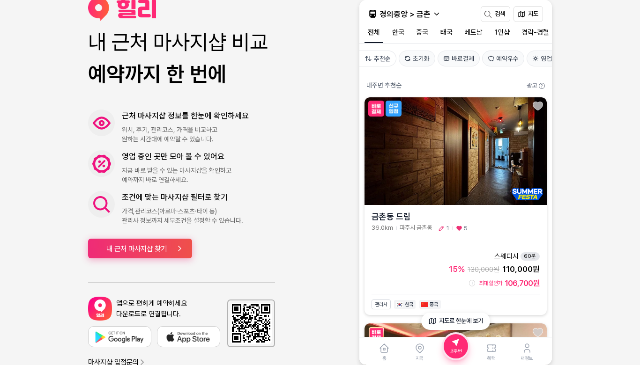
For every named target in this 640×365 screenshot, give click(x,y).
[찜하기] (538, 106)
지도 (533, 13)
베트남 (473, 32)
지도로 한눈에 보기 (461, 320)
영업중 (549, 58)
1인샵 (502, 32)
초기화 (421, 58)
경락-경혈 (535, 32)
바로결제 (463, 58)
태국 (446, 32)
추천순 (382, 58)
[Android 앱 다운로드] (119, 336)
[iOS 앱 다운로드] (188, 336)
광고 (535, 85)
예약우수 (507, 58)
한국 (398, 32)
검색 (500, 13)
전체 (374, 32)
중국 (422, 32)
